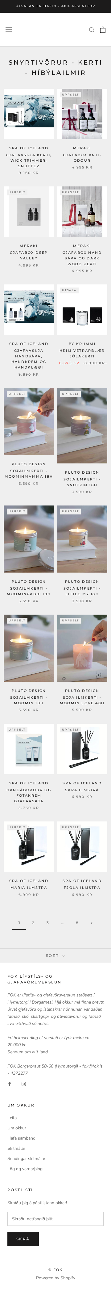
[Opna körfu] (102, 30)
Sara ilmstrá (82, 790)
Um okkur (16, 1128)
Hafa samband (21, 1138)
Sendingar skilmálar (26, 1159)
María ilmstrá (28, 887)
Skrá (23, 1239)
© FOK (55, 1270)
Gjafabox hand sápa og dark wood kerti (82, 258)
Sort (53, 955)
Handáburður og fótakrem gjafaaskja (28, 795)
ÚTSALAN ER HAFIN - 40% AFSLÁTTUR (55, 6)
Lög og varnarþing (25, 1169)
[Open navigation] (9, 29)
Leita (12, 1118)
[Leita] (92, 29)
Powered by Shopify (55, 1278)
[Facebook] (9, 1083)
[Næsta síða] (91, 923)
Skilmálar (16, 1148)
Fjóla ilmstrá (82, 887)
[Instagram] (24, 1083)
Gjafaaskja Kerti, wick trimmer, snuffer (29, 160)
